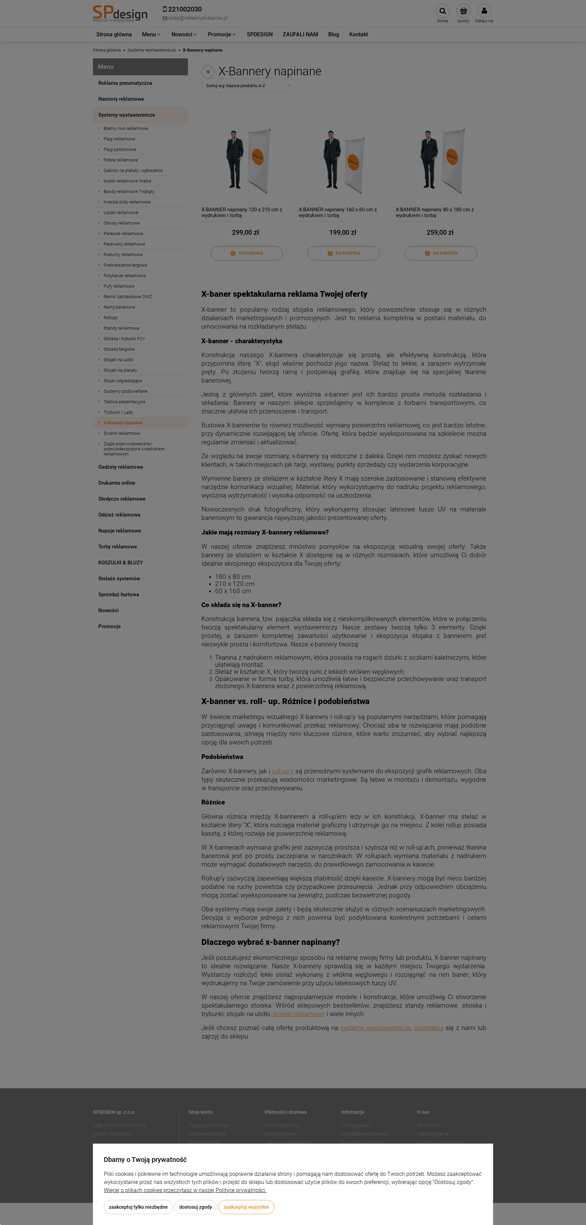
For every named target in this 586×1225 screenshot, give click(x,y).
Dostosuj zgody (195, 1207)
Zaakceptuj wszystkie (246, 1207)
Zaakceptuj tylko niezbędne (138, 1207)
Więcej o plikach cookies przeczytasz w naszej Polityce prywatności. (185, 1190)
